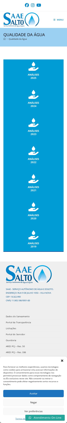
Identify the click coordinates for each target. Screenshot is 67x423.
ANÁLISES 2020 (33, 217)
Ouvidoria (11, 340)
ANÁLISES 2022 (33, 160)
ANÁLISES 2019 (33, 245)
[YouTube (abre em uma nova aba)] (38, 5)
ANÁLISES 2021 (33, 188)
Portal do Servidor (15, 334)
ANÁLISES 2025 (33, 76)
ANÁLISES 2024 (33, 104)
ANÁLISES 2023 (33, 132)
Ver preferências (33, 411)
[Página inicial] (4, 38)
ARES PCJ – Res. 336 (16, 352)
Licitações (11, 328)
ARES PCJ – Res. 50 (15, 346)
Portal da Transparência (18, 322)
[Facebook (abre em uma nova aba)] (27, 5)
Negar (33, 402)
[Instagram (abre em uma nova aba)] (32, 5)
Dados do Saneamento (18, 316)
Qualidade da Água (18, 38)
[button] (62, 360)
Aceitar (33, 393)
